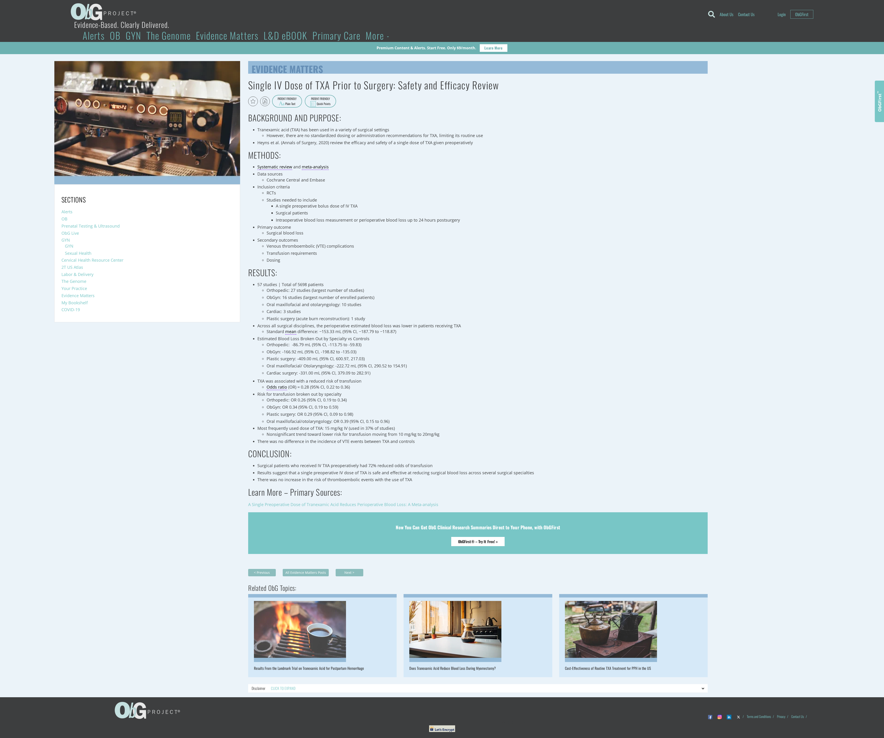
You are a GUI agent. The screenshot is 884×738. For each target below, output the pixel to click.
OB (115, 35)
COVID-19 (70, 309)
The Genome (168, 35)
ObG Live (70, 233)
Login (782, 14)
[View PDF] (265, 101)
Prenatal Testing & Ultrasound (90, 226)
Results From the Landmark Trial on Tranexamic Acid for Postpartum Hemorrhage (309, 668)
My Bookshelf (74, 302)
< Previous (262, 572)
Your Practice (74, 288)
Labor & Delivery (77, 274)
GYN (133, 35)
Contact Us (746, 14)
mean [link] (290, 331)
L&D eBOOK (286, 35)
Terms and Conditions (759, 716)
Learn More (493, 48)
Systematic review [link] (274, 167)
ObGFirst (801, 14)
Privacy (781, 716)
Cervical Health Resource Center (92, 260)
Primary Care (336, 35)
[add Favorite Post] (253, 101)
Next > (349, 572)
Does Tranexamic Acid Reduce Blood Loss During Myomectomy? (452, 668)
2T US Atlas (72, 267)
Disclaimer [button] (273, 688)
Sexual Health (78, 253)
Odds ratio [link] (277, 387)
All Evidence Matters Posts (305, 572)
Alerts (94, 35)
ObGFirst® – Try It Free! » (478, 541)
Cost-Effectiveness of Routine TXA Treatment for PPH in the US (608, 668)
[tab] (478, 688)
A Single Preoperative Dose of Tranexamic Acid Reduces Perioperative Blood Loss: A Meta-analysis (343, 504)
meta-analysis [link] (315, 167)
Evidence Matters (227, 35)
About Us (726, 14)
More (376, 35)
